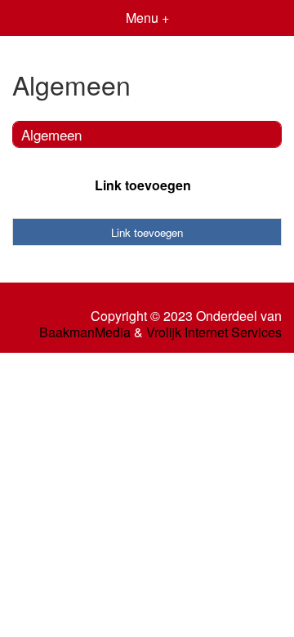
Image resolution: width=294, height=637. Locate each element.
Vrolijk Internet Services (214, 332)
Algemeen (51, 134)
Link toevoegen (143, 185)
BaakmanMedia (85, 332)
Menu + (147, 17)
